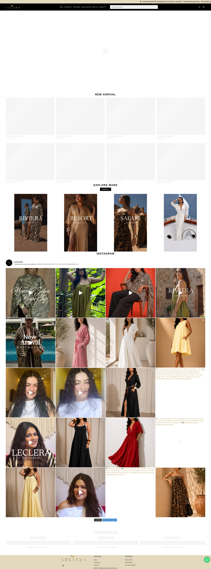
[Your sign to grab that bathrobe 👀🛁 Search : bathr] (80, 343)
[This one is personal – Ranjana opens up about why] (80, 492)
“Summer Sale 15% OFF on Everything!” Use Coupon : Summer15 (93, 1)
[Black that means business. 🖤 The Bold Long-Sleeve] (130, 492)
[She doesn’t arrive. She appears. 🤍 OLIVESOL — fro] (80, 293)
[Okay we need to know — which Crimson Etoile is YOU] (180, 343)
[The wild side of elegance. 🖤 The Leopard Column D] (180, 492)
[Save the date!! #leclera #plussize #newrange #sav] (30, 343)
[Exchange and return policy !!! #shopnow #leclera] (80, 392)
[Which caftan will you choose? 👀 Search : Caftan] (130, 343)
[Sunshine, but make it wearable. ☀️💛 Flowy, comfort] (30, 492)
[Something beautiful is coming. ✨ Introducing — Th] (180, 293)
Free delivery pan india (123, 1)
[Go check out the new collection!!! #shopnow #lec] (130, 293)
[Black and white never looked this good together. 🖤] (80, 442)
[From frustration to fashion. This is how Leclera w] (180, 442)
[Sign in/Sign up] (199, 7)
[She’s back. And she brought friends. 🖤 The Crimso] (30, 392)
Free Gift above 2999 (140, 1)
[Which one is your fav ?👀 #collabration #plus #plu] (130, 392)
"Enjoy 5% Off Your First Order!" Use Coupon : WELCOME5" (169, 1)
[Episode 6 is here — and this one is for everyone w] (30, 442)
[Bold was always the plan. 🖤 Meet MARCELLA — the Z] (30, 293)
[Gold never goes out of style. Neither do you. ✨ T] (180, 392)
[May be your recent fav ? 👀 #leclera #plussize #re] (130, 442)
